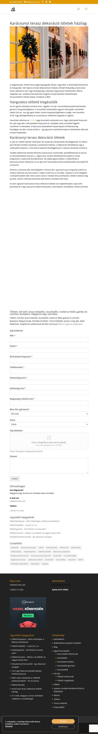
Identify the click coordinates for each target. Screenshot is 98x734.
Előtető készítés (18, 685)
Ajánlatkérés (59, 639)
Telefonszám (17, 367)
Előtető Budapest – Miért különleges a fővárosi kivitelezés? (34, 521)
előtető (33, 120)
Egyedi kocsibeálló (61, 651)
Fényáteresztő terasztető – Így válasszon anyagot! (31, 537)
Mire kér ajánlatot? (19, 409)
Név (12, 335)
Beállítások (63, 726)
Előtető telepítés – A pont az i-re (23, 525)
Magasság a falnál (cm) (22, 399)
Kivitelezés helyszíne (21, 356)
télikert (80, 560)
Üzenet (13, 456)
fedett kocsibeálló (44, 552)
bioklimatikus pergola (28, 547)
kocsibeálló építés (70, 556)
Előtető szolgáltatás (65, 680)
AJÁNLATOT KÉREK (60, 589)
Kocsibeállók (62, 669)
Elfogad (63, 721)
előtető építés (76, 547)
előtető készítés (51, 547)
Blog (55, 647)
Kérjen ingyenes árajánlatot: (71, 324)
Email (13, 346)
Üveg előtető (59, 707)
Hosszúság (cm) (18, 378)
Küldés (15, 478)
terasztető (72, 560)
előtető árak (64, 547)
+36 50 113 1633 (17, 510)
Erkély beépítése (30, 552)
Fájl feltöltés (16, 430)
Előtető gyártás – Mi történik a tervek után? (28, 529)
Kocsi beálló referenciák (67, 654)
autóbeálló (14, 547)
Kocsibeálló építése (65, 662)
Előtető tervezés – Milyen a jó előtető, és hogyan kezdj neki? (35, 533)
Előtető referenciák (65, 676)
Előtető (57, 684)
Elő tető (57, 673)
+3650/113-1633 (16, 589)
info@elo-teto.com (17, 501)
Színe (12, 420)
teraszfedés (49, 560)
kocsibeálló (57, 556)
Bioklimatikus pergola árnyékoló (67, 643)
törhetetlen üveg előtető (19, 564)
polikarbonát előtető (35, 560)
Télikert (57, 699)
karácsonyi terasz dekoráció (41, 556)
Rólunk (57, 695)
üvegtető (45, 564)
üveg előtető (34, 564)
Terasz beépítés (60, 703)
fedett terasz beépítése (61, 552)
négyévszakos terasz (18, 560)
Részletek (9, 726)
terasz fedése (61, 560)
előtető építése (16, 552)
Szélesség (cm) (18, 388)
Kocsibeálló (62, 658)
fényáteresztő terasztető (19, 556)
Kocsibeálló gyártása (66, 665)
